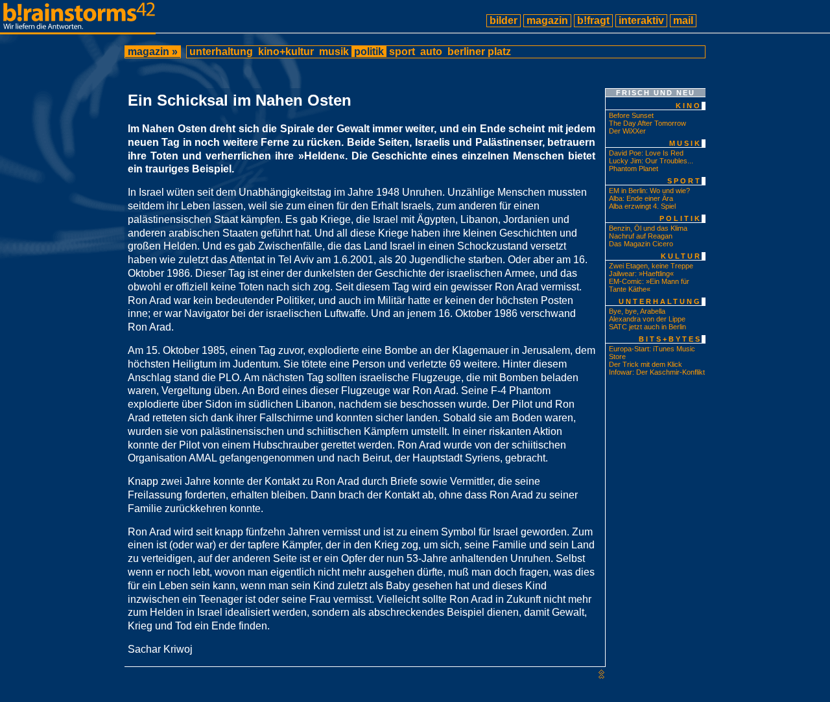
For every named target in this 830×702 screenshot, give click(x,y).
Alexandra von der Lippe (647, 319)
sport (402, 51)
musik (333, 51)
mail (683, 20)
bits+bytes (670, 339)
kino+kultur (285, 51)
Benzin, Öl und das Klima (648, 228)
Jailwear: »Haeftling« (641, 273)
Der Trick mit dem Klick (645, 364)
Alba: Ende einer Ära (641, 198)
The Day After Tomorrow (647, 123)
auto (431, 51)
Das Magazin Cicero (641, 244)
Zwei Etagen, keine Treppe (651, 266)
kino (689, 106)
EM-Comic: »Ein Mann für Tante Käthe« (649, 285)
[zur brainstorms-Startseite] (78, 28)
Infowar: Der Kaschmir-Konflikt (657, 372)
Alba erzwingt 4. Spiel (642, 206)
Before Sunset (631, 115)
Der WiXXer (627, 131)
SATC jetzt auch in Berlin (647, 327)
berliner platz (479, 51)
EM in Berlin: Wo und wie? (649, 190)
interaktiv (641, 20)
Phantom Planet (633, 168)
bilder (503, 20)
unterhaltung (221, 51)
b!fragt (593, 20)
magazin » (152, 51)
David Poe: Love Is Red (646, 153)
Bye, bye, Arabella (637, 311)
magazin (547, 20)
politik (368, 51)
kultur (681, 256)
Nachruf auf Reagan (640, 236)
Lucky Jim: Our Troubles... (651, 161)
